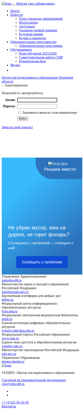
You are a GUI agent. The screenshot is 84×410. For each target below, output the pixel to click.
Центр (15, 11)
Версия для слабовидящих (35, 3)
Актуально (27, 26)
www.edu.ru (10, 338)
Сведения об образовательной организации (34, 380)
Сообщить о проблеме (42, 262)
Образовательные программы (40, 46)
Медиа (15, 65)
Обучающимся (21, 49)
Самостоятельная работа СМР (41, 57)
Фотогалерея (28, 22)
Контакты (9, 406)
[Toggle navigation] (14, 4)
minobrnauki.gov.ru (15, 292)
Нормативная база (32, 61)
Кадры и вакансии (32, 38)
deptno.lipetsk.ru (13, 361)
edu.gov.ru (9, 354)
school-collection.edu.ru (18, 330)
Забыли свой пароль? (17, 127)
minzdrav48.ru (12, 280)
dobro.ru (7, 299)
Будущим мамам (31, 34)
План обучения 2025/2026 (38, 53)
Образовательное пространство (33, 42)
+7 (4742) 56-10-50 (15, 402)
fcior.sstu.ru (9, 311)
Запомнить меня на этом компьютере (49, 112)
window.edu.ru (12, 346)
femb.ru (7, 319)
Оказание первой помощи (38, 30)
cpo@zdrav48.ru (13, 384)
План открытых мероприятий (41, 18)
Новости (16, 15)
